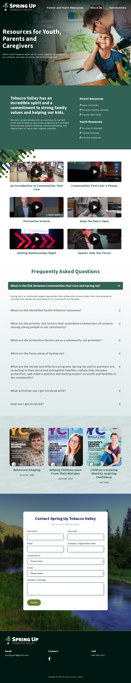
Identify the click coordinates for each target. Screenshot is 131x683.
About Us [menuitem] (96, 7)
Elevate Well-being (91, 114)
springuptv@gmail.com (17, 655)
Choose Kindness (90, 133)
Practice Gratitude (91, 137)
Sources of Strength (91, 128)
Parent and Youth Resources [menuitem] (65, 7)
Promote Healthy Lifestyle (95, 110)
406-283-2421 (98, 655)
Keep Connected (90, 105)
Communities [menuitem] (117, 7)
